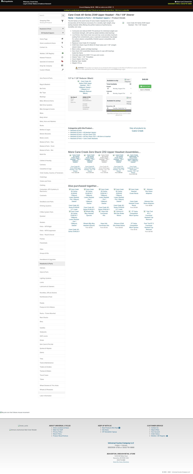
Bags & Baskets (45, 84)
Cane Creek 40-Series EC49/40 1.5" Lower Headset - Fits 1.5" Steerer (74, 209)
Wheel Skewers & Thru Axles (49, 385)
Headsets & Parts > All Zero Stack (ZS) (83, 134)
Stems (42, 352)
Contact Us (43, 47)
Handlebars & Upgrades (48, 259)
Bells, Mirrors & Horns (47, 101)
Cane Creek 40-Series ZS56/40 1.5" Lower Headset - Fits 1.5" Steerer (119, 209)
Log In (25, 4)
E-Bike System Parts (46, 212)
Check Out (188, 2)
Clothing (42, 185)
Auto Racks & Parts (46, 78)
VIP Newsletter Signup (109, 432)
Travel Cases (44, 375)
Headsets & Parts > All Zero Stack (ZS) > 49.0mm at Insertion (90, 136)
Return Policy (57, 434)
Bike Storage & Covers (47, 109)
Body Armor (44, 117)
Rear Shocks (44, 317)
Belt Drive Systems (46, 105)
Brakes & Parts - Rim (46, 150)
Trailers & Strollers (46, 367)
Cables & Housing (45, 160)
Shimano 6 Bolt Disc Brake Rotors (119, 224)
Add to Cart (146, 86)
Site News (105, 430)
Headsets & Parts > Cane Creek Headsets (84, 138)
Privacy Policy (57, 432)
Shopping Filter (45, 20)
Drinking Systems (45, 206)
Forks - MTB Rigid (45, 226)
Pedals (42, 303)
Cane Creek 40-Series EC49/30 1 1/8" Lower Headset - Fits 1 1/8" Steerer (89, 211)
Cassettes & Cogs (45, 169)
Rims (41, 321)
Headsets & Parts (46, 264)
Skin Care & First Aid (46, 344)
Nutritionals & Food (46, 297)
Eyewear (42, 216)
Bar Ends (43, 88)
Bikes (41, 113)
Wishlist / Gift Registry (47, 53)
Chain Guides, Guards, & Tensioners (51, 173)
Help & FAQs (155, 430)
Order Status (32, 4)
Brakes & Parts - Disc (47, 142)
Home (70, 18)
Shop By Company (46, 66)
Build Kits (43, 154)
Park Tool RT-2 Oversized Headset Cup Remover (149, 226)
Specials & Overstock (47, 62)
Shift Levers (44, 336)
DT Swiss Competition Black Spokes (133, 225)
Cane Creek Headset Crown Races (134, 203)
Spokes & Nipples (45, 348)
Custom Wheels (45, 70)
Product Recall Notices (60, 436)
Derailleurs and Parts (46, 201)
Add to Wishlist (145, 90)
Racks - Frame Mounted (48, 313)
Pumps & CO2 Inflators (47, 307)
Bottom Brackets (45, 134)
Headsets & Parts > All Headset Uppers (83, 132)
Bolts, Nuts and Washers (48, 121)
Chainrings (43, 177)
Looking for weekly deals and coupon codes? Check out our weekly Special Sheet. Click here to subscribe (96, 10)
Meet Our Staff (58, 430)
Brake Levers (44, 138)
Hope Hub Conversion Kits (104, 224)
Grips (41, 249)
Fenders (42, 222)
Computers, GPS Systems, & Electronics (49, 190)
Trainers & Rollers (45, 371)
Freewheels (43, 243)
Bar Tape (43, 92)
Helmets (42, 268)
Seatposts (43, 332)
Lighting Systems (45, 278)
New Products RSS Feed (110, 428)
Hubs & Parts (44, 272)
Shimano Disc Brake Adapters (149, 202)
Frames (42, 239)
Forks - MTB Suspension (48, 230)
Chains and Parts (45, 181)
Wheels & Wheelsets (46, 389)
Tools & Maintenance (46, 363)
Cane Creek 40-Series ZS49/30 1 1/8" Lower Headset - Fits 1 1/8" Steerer (74, 233)
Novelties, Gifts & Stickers (48, 292)
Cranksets (43, 195)
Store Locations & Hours (48, 43)
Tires (41, 359)
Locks (42, 282)
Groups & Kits (44, 253)
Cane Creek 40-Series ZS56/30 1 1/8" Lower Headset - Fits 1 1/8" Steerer (104, 211)
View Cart (179, 2)
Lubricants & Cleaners (47, 286)
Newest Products (45, 57)
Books (42, 125)
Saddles (42, 328)
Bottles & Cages (45, 129)
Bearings (43, 97)
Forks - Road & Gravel (47, 234)
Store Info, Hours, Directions (121, 462)
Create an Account (44, 4)
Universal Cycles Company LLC (121, 443)
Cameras (43, 164)
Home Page (43, 39)
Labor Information (45, 396)
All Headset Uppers (101, 18)
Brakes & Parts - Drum (47, 146)
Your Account (155, 432)
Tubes (42, 379)
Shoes (42, 340)
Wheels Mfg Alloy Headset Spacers (89, 224)
